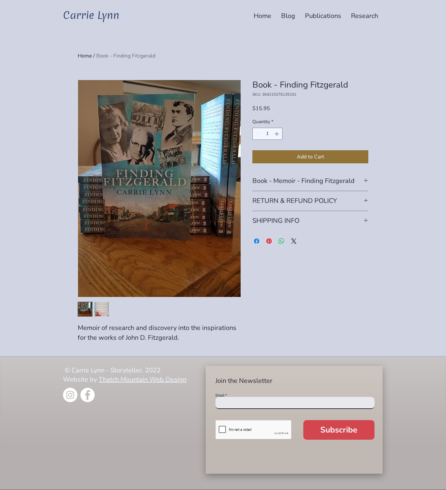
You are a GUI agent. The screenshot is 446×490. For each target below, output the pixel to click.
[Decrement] (257, 133)
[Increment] (277, 133)
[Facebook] (87, 395)
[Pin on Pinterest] (269, 241)
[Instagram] (70, 395)
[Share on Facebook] (257, 241)
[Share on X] (294, 241)
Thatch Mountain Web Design (142, 379)
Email (219, 395)
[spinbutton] (267, 133)
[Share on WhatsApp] (281, 241)
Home (85, 55)
